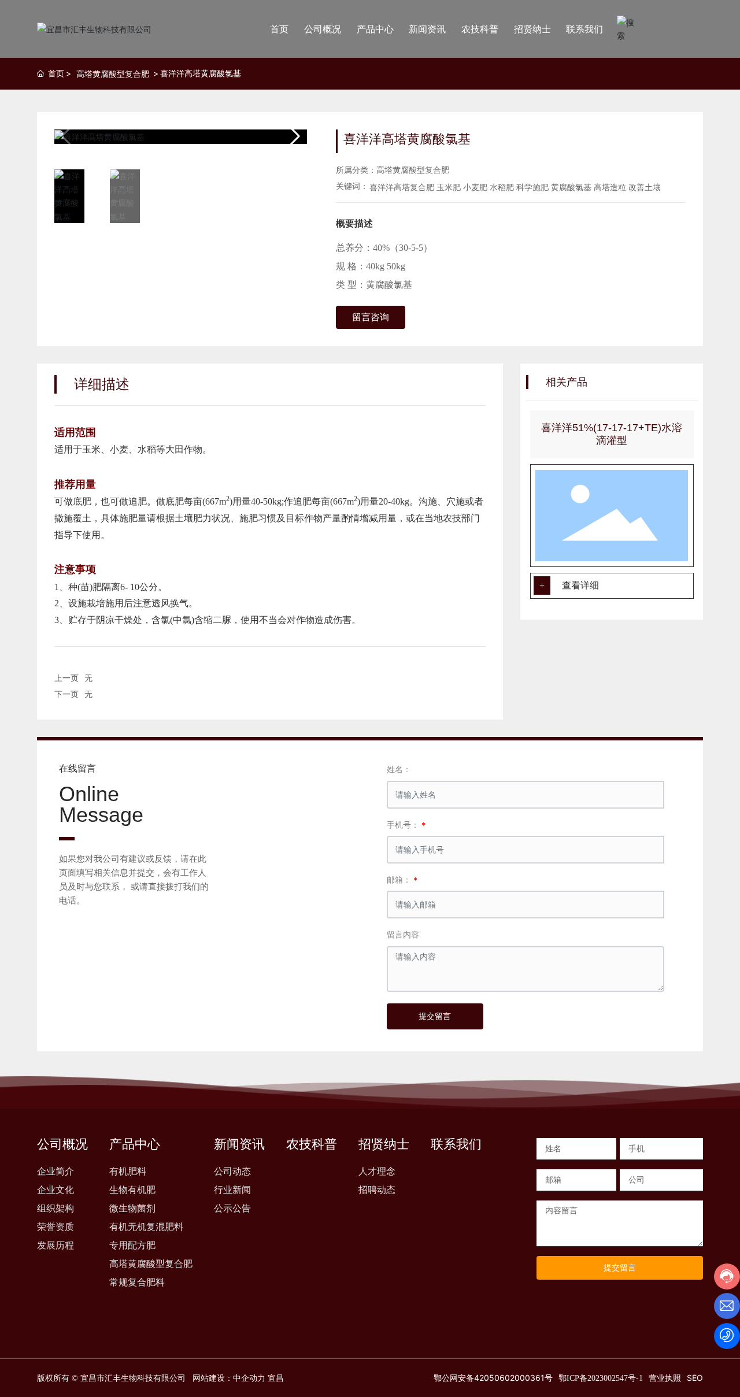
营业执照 (665, 1378)
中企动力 (249, 1378)
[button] (293, 136)
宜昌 (276, 1378)
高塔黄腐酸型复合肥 (112, 74)
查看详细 (580, 585)
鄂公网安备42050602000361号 (492, 1378)
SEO (695, 1378)
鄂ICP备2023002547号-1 (600, 1378)
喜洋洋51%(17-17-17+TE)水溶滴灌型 (611, 434)
